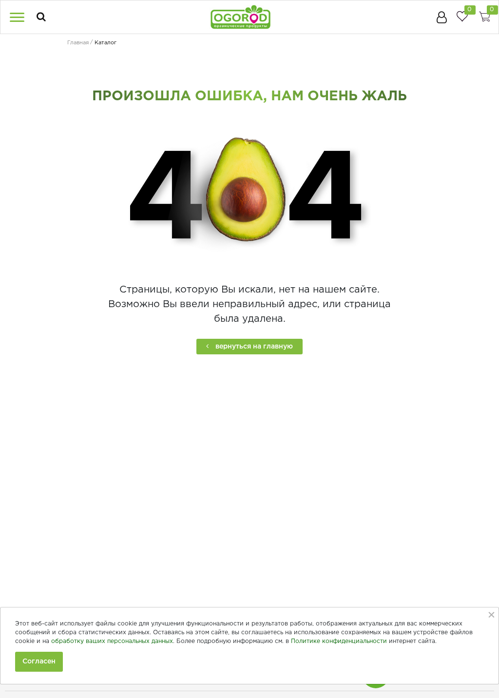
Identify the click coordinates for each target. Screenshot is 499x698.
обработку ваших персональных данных (112, 641)
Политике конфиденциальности (339, 641)
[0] (462, 16)
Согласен (39, 661)
